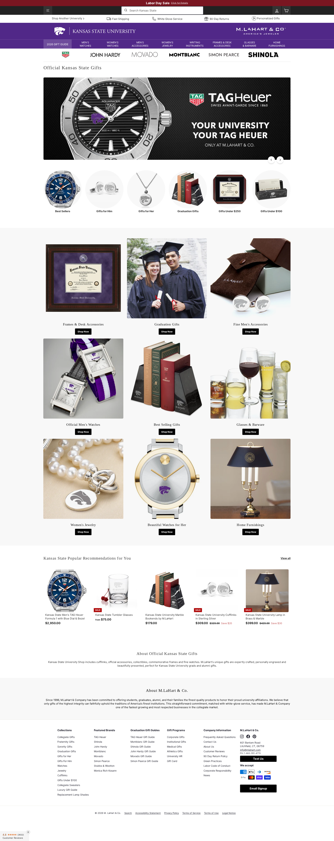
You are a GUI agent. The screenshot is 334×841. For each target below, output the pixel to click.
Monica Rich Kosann (105, 770)
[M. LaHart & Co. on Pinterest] (254, 736)
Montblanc (100, 751)
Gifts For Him (64, 761)
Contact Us (210, 741)
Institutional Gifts (176, 741)
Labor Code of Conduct (217, 765)
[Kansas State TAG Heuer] (65, 55)
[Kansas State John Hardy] (105, 56)
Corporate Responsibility (217, 770)
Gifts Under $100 (67, 780)
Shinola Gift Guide (140, 746)
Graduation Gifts (66, 751)
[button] (85, 44)
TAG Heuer (100, 737)
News (207, 775)
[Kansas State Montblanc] (184, 55)
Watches (62, 765)
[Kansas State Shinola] (263, 55)
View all (286, 558)
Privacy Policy (171, 813)
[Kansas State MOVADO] (145, 55)
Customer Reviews (214, 751)
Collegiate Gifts (66, 737)
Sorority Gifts (64, 746)
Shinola (98, 741)
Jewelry (61, 770)
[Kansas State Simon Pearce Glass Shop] (224, 55)
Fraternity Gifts (65, 741)
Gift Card (172, 761)
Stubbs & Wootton (104, 765)
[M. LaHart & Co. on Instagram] (242, 736)
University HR (174, 756)
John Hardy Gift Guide (143, 751)
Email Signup (258, 788)
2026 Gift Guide (57, 44)
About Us (209, 746)
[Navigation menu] (47, 10)
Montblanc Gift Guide (142, 741)
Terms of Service (191, 813)
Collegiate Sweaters (68, 785)
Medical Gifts (174, 746)
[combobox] (162, 10)
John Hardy (100, 746)
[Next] (280, 159)
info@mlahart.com (250, 749)
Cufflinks (62, 775)
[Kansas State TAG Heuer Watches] (167, 158)
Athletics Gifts (175, 751)
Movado (98, 756)
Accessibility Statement (148, 813)
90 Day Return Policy (216, 756)
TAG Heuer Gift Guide (142, 737)
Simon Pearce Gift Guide (144, 761)
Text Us (258, 758)
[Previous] (271, 159)
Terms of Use (211, 813)
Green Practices (213, 761)
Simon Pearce (102, 761)
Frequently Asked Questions (220, 737)
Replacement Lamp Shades (73, 794)
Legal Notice (229, 813)
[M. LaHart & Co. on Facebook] (248, 736)
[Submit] (125, 10)
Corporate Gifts (175, 737)
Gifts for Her (64, 756)
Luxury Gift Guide (67, 789)
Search (128, 813)
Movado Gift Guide (141, 756)
